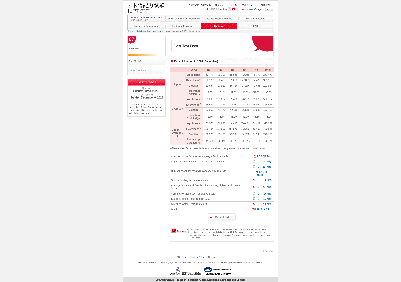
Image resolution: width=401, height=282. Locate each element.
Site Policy (182, 257)
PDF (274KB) (263, 186)
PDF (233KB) (263, 166)
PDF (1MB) (263, 156)
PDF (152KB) (263, 161)
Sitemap (211, 257)
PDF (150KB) (263, 180)
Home (130, 31)
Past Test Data (154, 31)
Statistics (140, 31)
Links (221, 257)
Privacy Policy (197, 257)
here (149, 110)
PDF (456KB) (263, 193)
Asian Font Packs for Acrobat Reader (247, 235)
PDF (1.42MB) (263, 209)
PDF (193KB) (263, 198)
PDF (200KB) (263, 204)
